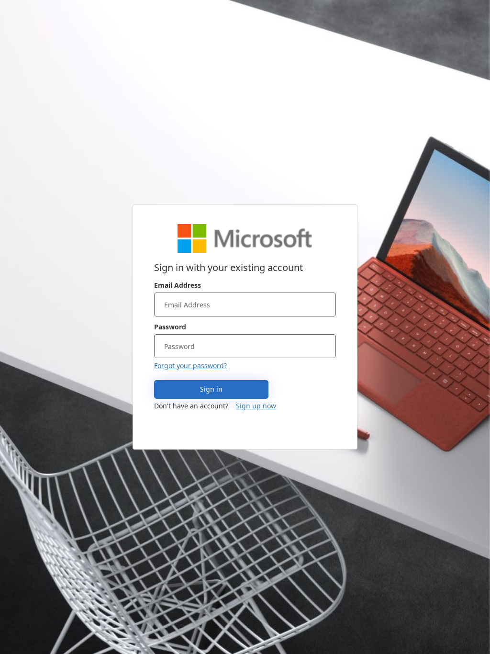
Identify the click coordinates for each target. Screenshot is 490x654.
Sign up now (256, 405)
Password (170, 326)
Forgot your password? (190, 365)
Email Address (177, 285)
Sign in (211, 389)
